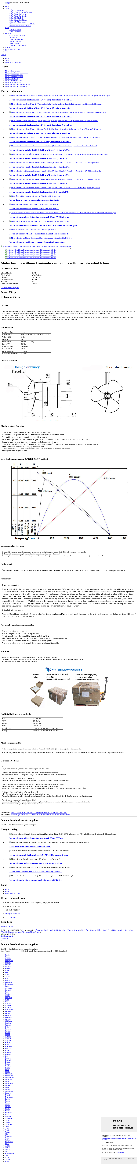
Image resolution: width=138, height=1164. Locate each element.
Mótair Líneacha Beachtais (71, 930)
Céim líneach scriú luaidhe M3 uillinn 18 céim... (30, 846)
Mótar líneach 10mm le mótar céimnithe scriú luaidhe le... (34, 200)
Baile (7, 6)
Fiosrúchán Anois (7, 926)
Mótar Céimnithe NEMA (18, 20)
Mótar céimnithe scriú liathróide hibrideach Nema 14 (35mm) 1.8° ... (39, 175)
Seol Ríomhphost (7, 936)
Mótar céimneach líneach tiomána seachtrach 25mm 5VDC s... (37, 838)
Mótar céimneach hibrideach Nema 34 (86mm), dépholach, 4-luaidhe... (40, 100)
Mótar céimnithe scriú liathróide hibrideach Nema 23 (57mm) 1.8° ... (39, 158)
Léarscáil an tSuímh (41, 930)
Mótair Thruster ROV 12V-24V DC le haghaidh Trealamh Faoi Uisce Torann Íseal (39, 813)
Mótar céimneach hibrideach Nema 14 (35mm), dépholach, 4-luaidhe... (40, 125)
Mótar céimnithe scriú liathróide (20, 26)
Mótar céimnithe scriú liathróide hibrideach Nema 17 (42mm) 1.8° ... (39, 167)
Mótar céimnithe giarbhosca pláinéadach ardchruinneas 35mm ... (38, 242)
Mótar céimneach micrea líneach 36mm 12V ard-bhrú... (34, 209)
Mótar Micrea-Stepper (16, 10)
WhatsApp (4, 938)
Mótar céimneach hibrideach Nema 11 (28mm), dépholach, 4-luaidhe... (40, 133)
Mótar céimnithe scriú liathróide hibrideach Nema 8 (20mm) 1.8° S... (39, 192)
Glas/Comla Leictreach (17, 35)
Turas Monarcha (15, 32)
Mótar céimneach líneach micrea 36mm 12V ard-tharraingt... (36, 863)
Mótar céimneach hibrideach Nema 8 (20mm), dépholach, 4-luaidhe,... (40, 141)
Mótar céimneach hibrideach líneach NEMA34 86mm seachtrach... (38, 855)
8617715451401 (10, 917)
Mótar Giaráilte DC (16, 18)
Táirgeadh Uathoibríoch (17, 45)
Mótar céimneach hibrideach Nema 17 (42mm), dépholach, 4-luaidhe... (40, 116)
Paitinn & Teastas (15, 30)
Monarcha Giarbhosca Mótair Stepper (27, 932)
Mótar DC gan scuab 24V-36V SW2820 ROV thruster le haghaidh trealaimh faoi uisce (40, 815)
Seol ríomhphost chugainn (10, 288)
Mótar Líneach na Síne (120, 930)
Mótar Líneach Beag (104, 930)
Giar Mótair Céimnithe (88, 930)
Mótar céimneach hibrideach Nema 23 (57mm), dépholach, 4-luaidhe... (40, 108)
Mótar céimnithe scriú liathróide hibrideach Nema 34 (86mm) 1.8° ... (39, 150)
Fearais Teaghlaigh (15, 41)
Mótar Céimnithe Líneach (18, 14)
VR (6, 51)
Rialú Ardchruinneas (16, 39)
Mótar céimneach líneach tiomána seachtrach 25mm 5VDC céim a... (39, 217)
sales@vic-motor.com (12, 914)
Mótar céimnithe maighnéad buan (20, 12)
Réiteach (8, 33)
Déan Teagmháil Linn (12, 49)
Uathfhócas (13, 37)
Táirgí (7, 8)
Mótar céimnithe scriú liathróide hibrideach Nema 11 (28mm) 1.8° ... (39, 183)
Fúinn (7, 28)
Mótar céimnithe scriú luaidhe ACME (22, 24)
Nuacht (7, 47)
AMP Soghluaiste (56, 930)
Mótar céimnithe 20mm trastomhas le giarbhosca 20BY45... (35, 880)
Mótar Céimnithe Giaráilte (18, 16)
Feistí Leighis (14, 43)
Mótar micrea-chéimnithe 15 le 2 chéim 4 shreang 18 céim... (35, 872)
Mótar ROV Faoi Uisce (17, 22)
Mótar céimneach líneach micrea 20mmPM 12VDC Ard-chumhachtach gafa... (43, 225)
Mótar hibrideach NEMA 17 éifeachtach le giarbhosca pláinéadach (38, 234)
